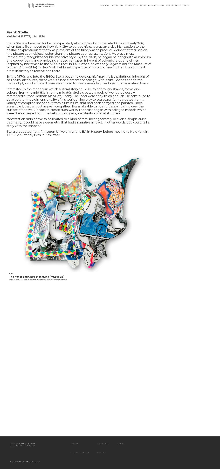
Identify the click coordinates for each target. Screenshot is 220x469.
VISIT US (186, 5)
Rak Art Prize (173, 5)
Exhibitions (131, 5)
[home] (41, 5)
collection (117, 5)
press (143, 5)
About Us (104, 5)
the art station (156, 5)
